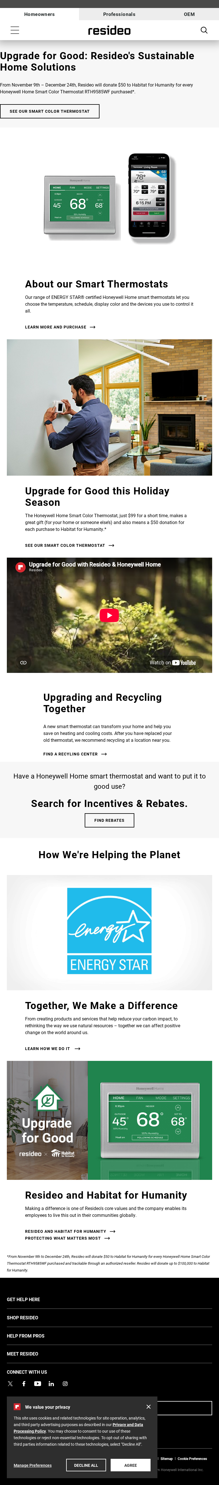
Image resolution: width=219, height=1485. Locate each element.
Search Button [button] (204, 30)
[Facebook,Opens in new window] (24, 1383)
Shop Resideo (31, 1317)
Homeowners (39, 14)
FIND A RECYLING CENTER (70, 754)
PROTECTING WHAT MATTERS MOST (63, 1238)
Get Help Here (32, 1299)
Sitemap (167, 1458)
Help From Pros (34, 1335)
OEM (189, 14)
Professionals (119, 14)
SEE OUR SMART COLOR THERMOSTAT (50, 111)
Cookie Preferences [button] (192, 1458)
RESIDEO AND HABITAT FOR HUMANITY (65, 1231)
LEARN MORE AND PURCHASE (55, 327)
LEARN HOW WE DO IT (48, 1048)
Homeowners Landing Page (109, 30)
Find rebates (109, 820)
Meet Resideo (31, 1353)
